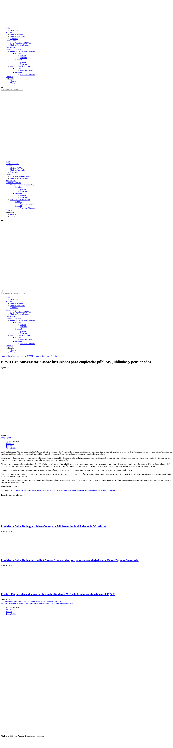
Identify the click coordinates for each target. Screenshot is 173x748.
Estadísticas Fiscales (13, 49)
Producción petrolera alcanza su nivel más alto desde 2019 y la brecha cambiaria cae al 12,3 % (58, 594)
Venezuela (112, 490)
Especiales (14, 39)
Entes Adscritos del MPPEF (20, 43)
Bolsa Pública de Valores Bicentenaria (22, 490)
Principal (54, 356)
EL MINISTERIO (12, 30)
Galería (13, 81)
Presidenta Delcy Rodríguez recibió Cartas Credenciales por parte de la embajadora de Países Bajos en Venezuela (70, 560)
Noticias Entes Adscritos (19, 45)
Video (12, 83)
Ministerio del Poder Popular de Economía (92, 490)
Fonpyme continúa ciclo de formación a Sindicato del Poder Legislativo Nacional (31, 601)
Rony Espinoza (6, 438)
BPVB (39, 490)
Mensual (23, 56)
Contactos (9, 77)
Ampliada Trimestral (27, 70)
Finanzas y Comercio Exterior (65, 490)
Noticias (9, 32)
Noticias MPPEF (16, 34)
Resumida (18, 60)
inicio (8, 28)
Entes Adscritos (11, 41)
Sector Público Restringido (20, 66)
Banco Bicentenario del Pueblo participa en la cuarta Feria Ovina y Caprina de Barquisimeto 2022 (37, 603)
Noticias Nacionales (17, 37)
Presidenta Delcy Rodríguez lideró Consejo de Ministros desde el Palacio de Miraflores (53, 526)
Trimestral (23, 58)
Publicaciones (11, 47)
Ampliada (18, 53)
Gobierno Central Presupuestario (22, 51)
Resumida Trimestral (27, 75)
